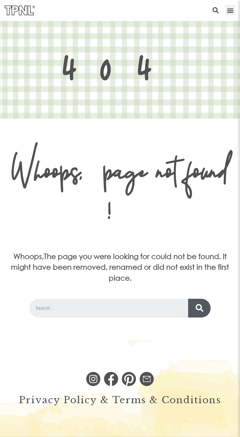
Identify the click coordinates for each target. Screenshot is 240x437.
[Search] (199, 308)
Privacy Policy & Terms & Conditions (120, 400)
